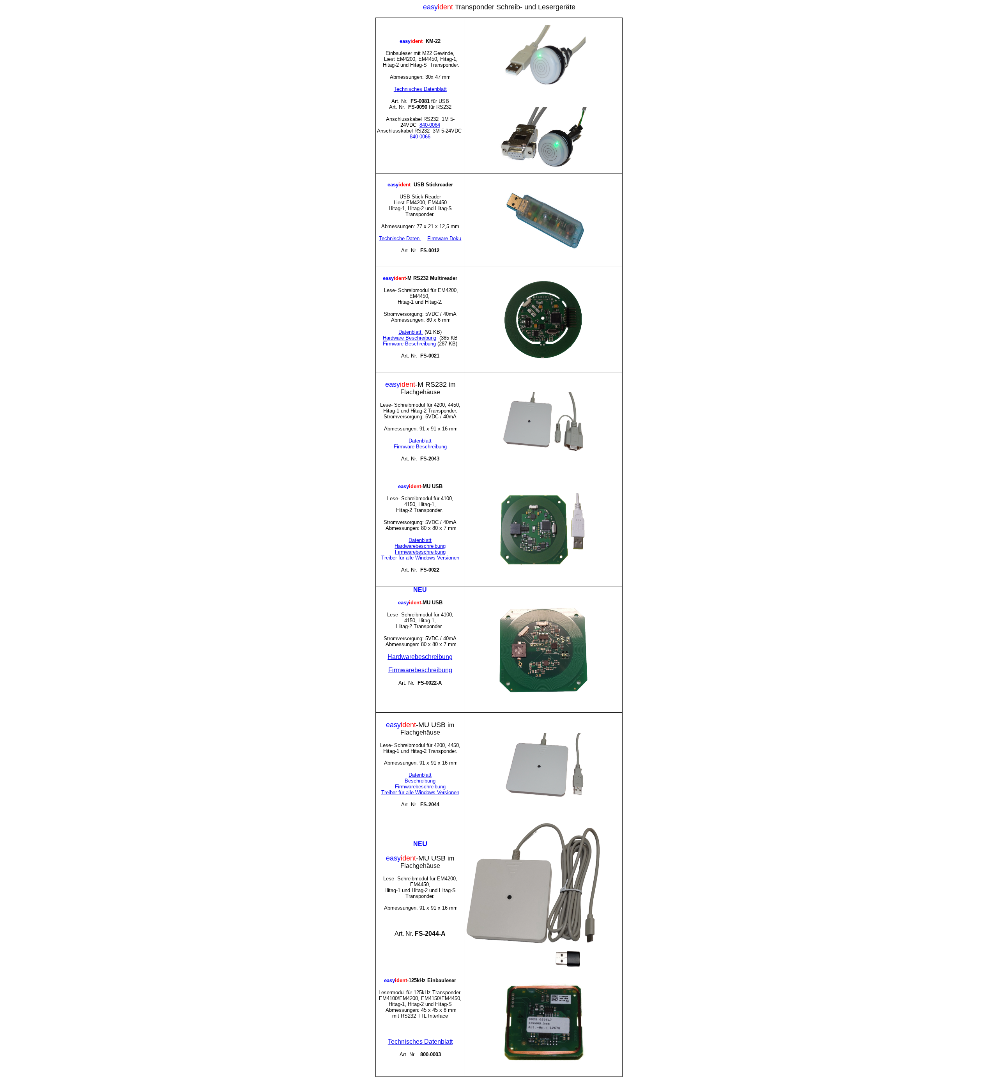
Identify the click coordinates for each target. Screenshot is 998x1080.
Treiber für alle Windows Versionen (420, 558)
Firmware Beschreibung (410, 344)
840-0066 (420, 137)
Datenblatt (420, 441)
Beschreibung (420, 781)
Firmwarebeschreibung (420, 552)
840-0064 (429, 125)
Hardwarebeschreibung (420, 546)
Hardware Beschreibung (409, 338)
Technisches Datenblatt (420, 89)
